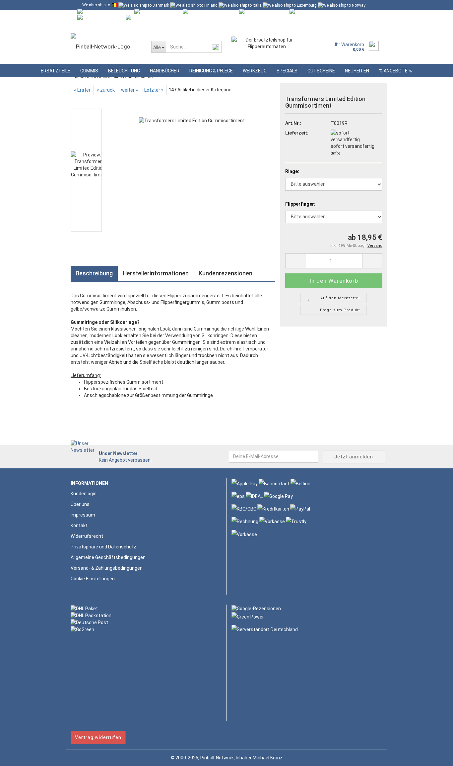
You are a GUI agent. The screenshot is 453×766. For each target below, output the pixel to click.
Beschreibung (94, 273)
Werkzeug (255, 70)
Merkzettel (170, 25)
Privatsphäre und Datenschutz (103, 546)
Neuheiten (357, 70)
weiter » (129, 90)
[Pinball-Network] (106, 46)
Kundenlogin (132, 25)
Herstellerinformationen (156, 273)
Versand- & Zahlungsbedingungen (107, 568)
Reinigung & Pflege (211, 70)
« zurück (106, 90)
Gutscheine (321, 70)
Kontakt (79, 525)
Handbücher (164, 70)
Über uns (80, 504)
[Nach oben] (435, 756)
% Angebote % (395, 70)
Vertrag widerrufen (98, 737)
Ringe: (292, 171)
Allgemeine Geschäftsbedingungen (108, 557)
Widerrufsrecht (87, 536)
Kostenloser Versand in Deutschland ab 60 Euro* (125, 15)
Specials (287, 70)
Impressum (83, 515)
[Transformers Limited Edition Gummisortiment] (192, 169)
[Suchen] (215, 47)
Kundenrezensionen (225, 273)
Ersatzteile (55, 70)
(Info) (335, 153)
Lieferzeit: (296, 133)
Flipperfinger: (300, 204)
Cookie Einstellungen (93, 578)
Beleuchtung (124, 70)
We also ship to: (96, 5)
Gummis (89, 70)
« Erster (82, 90)
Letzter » (153, 90)
